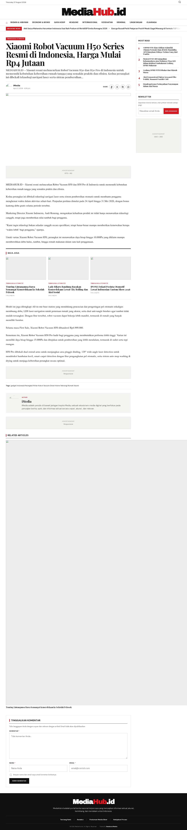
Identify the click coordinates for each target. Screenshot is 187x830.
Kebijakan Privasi (120, 820)
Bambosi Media (111, 826)
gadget (13, 386)
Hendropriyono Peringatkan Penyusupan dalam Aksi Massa (160, 85)
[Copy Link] (122, 86)
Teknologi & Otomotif (15, 39)
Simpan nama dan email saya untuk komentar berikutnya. (34, 775)
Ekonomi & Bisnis (41, 22)
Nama (12, 763)
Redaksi (80, 820)
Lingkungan (136, 22)
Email (72, 763)
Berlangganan (171, 111)
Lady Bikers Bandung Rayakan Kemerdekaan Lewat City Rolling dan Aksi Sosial (68, 289)
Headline (73, 22)
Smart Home (55, 386)
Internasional (90, 22)
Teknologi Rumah (66, 386)
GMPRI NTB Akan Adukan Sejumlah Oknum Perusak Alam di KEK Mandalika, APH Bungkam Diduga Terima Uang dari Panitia (160, 51)
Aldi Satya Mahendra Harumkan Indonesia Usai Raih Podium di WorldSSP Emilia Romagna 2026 (65, 28)
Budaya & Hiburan (19, 22)
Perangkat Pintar (31, 386)
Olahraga (151, 22)
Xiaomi (76, 386)
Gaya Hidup (59, 22)
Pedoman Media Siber (98, 820)
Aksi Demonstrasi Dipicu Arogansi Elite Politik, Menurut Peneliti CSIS (159, 78)
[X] (117, 86)
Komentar (14, 731)
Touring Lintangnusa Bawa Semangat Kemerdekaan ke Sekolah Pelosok (25, 289)
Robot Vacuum (44, 386)
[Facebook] (111, 86)
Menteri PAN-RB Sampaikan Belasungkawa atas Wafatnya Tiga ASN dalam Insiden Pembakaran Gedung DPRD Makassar (159, 62)
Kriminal (121, 22)
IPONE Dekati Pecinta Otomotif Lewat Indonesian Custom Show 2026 (110, 288)
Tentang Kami (65, 820)
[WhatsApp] (128, 86)
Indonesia (20, 386)
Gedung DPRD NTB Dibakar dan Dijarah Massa (160, 71)
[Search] (179, 3)
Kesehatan (107, 22)
